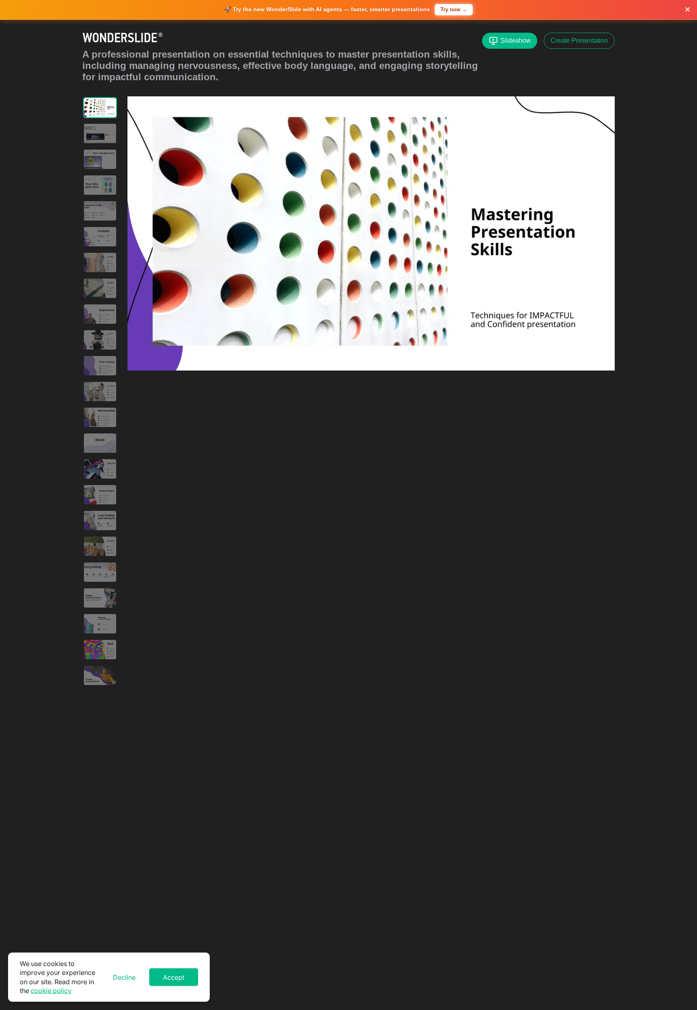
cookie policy (51, 991)
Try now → (453, 9)
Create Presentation (579, 40)
